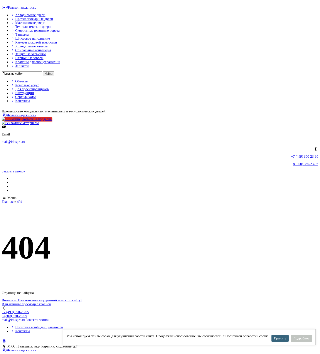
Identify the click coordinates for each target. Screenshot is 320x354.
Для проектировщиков (32, 89)
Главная (7, 202)
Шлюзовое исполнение (32, 38)
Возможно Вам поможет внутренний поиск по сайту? (42, 300)
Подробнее (301, 338)
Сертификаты (25, 97)
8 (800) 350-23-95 (305, 164)
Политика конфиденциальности (39, 327)
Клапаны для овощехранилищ (37, 62)
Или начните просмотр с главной (26, 304)
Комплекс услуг (27, 85)
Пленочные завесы (29, 58)
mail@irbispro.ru (13, 142)
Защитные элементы (30, 54)
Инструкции (24, 93)
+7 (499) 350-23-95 (304, 156)
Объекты (22, 81)
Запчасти (22, 66)
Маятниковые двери (30, 23)
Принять (280, 338)
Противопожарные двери (34, 19)
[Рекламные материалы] (20, 123)
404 (19, 202)
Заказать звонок (13, 171)
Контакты (22, 101)
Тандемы (22, 34)
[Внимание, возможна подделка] (27, 119)
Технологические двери (33, 26)
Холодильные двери (30, 15)
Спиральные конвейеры (33, 50)
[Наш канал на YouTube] (4, 340)
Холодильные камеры (31, 46)
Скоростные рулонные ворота (37, 30)
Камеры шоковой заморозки (36, 42)
